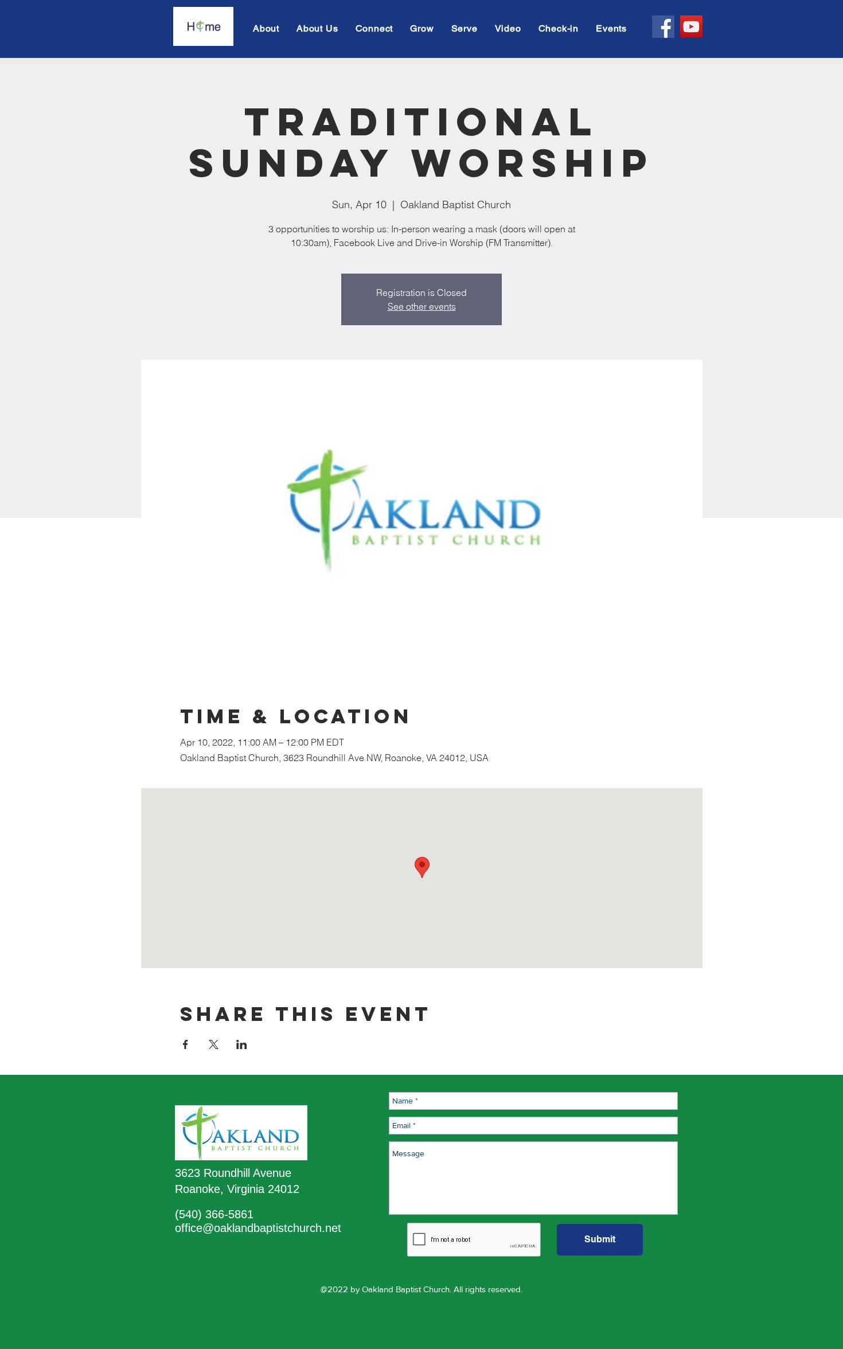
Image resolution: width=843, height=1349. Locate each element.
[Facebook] (663, 26)
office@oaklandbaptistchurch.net (258, 1228)
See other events (422, 306)
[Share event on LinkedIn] (241, 1044)
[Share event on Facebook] (185, 1044)
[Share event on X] (213, 1044)
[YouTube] (691, 26)
